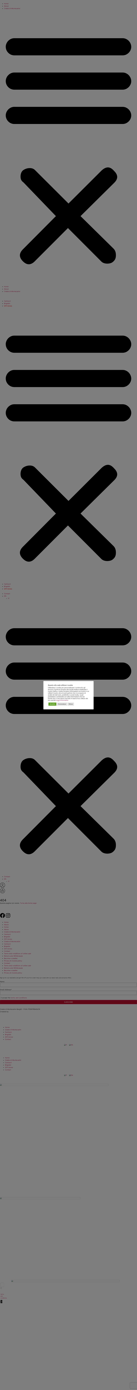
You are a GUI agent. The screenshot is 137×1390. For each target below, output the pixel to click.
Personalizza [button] (62, 704)
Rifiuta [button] (71, 704)
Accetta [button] (52, 704)
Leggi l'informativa (62, 700)
